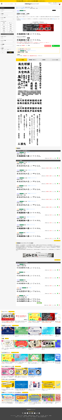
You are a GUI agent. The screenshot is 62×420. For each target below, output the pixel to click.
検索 (11, 52)
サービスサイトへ (25, 392)
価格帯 (3, 48)
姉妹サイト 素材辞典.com (33, 416)
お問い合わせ (46, 415)
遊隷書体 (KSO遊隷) (20, 226)
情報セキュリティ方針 (20, 415)
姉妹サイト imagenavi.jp (26, 416)
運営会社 (50, 415)
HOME (17, 7)
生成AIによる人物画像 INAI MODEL (42, 416)
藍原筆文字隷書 (19, 289)
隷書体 (23, 7)
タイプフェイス (20, 7)
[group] (8, 318)
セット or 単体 (4, 40)
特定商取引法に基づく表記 (31, 415)
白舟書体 (27, 295)
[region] (38, 40)
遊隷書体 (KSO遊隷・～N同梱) (21, 210)
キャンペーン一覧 (11, 311)
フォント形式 (3, 17)
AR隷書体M (18, 273)
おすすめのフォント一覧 (15, 352)
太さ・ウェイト (4, 36)
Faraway (30, 287)
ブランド (19, 8)
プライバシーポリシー (13, 415)
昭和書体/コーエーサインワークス (25, 8)
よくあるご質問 (42, 415)
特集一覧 (6, 338)
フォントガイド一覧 (15, 325)
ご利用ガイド (37, 415)
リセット (2, 52)
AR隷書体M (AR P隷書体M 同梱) (21, 265)
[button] (1, 1)
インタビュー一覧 (17, 366)
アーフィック (28, 264)
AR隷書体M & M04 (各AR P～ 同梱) (22, 281)
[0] (59, 4)
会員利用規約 (25, 415)
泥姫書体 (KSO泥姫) (20, 179)
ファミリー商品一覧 (56, 240)
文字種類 (3, 44)
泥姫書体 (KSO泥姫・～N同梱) (21, 163)
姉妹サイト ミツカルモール (19, 416)
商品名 (3, 13)
